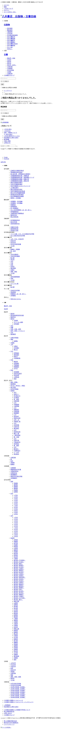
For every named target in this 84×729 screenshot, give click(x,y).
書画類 (16, 488)
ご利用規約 (7, 705)
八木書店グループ (9, 715)
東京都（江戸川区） (20, 598)
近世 (11, 264)
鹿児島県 (16, 656)
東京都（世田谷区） (20, 577)
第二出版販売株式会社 (10, 721)
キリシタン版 (14, 283)
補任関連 (13, 268)
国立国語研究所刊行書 (17, 315)
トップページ (8, 90)
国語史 (12, 319)
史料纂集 (13, 295)
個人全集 (13, 387)
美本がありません (15, 299)
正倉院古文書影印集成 (17, 170)
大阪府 (16, 623)
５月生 (16, 502)
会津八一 (16, 394)
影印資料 (9, 28)
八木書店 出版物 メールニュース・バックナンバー (18, 702)
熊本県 (16, 651)
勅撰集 (16, 341)
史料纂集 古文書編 (16, 203)
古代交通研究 (14, 254)
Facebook (6, 158)
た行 (15, 414)
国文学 (9, 63)
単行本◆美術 (11, 45)
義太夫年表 (13, 222)
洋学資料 (16, 324)
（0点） (10, 12)
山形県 (16, 548)
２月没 (16, 519)
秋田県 (16, 546)
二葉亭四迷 (17, 435)
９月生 (16, 509)
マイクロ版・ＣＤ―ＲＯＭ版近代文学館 (22, 234)
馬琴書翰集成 (14, 211)
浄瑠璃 (12, 462)
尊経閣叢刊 (13, 474)
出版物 (7, 25)
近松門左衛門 (18, 373)
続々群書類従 (14, 208)
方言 (11, 332)
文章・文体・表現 (15, 329)
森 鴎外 (16, 445)
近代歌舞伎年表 (15, 220)
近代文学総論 (14, 389)
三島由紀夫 (17, 442)
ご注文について (8, 8)
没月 (11, 515)
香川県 (16, 640)
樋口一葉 (16, 433)
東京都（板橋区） (19, 587)
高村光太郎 (17, 418)
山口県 (16, 637)
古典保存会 (13, 473)
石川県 (16, 610)
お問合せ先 (7, 142)
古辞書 (16, 320)
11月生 (16, 512)
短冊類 (16, 491)
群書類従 (13, 205)
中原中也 (16, 426)
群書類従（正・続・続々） (18, 294)
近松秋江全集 (14, 230)
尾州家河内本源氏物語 (17, 194)
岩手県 (16, 543)
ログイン (6, 10)
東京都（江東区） (19, 596)
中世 (11, 263)
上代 (11, 344)
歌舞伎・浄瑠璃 (15, 249)
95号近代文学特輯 (15, 685)
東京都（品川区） (19, 572)
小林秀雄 (16, 406)
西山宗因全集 (14, 217)
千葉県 (16, 558)
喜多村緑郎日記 (15, 223)
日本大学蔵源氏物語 (16, 184)
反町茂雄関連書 (15, 276)
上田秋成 (16, 377)
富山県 (16, 608)
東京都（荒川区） (19, 593)
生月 (11, 493)
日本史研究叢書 (15, 256)
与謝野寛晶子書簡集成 (17, 213)
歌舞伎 (12, 464)
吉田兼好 (16, 363)
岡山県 (16, 634)
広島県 (16, 635)
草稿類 (16, 483)
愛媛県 (16, 642)
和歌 (11, 339)
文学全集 (9, 33)
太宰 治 (16, 420)
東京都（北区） (18, 589)
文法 (11, 325)
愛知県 (16, 617)
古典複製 (9, 68)
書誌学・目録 (11, 58)
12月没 (16, 536)
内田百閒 (16, 401)
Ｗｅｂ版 (9, 47)
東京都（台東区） (19, 569)
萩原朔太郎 (17, 432)
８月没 (16, 529)
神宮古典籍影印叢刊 (16, 182)
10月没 (16, 533)
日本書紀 (16, 348)
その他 (12, 246)
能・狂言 (13, 251)
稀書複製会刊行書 (15, 469)
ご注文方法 (7, 131)
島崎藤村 (16, 413)
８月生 (16, 507)
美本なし (9, 49)
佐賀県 (16, 647)
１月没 (16, 517)
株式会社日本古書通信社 (11, 722)
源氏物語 (16, 354)
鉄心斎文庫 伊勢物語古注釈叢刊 (20, 174)
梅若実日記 (13, 215)
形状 (11, 481)
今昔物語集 (17, 358)
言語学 (9, 60)
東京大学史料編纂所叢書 (17, 193)
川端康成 (16, 404)
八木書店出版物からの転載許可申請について (17, 709)
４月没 (16, 522)
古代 (11, 261)
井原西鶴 (16, 372)
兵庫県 (16, 625)
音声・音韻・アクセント (17, 331)
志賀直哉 (16, 411)
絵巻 (11, 668)
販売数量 (6, 139)
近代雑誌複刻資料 (12, 35)
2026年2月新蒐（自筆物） (18, 687)
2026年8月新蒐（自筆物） (18, 697)
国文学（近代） (11, 65)
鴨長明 (16, 361)
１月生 (16, 495)
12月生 (16, 514)
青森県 (16, 541)
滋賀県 (16, 620)
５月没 (16, 524)
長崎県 (16, 649)
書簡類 (16, 485)
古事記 (16, 346)
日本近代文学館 (15, 290)
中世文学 (13, 666)
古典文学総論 (14, 337)
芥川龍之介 (17, 396)
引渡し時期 (7, 141)
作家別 (12, 390)
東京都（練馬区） (19, 586)
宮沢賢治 (16, 444)
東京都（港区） (18, 563)
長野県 (16, 605)
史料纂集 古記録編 (16, 201)
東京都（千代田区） (20, 560)
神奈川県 (16, 601)
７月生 (16, 505)
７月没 (16, 527)
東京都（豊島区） (19, 584)
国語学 (9, 61)
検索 (5, 7)
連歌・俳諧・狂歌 (15, 676)
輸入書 (12, 258)
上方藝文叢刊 (14, 187)
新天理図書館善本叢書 (17, 196)
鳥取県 (16, 630)
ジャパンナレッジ (9, 724)
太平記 (16, 368)
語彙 (11, 327)
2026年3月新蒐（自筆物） (18, 688)
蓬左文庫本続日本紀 (16, 189)
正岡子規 (16, 440)
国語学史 (13, 317)
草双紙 (12, 671)
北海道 (16, 539)
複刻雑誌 (13, 384)
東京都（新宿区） (19, 565)
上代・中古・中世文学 (17, 239)
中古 (11, 351)
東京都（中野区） (19, 582)
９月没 (16, 531)
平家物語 (16, 365)
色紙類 (16, 490)
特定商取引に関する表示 (11, 137)
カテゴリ (6, 5)
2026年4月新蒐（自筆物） (18, 690)
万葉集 (12, 343)
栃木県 (16, 553)
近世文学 (13, 240)
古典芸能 (9, 66)
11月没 (16, 534)
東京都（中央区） (19, 562)
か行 (15, 402)
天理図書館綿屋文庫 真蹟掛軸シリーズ (22, 177)
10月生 (16, 510)
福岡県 (16, 646)
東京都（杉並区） (19, 581)
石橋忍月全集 (14, 227)
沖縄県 (16, 658)
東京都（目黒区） (19, 575)
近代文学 (13, 242)
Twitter (6, 157)
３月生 (16, 498)
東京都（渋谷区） (19, 579)
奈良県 (16, 627)
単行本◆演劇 (11, 38)
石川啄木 (16, 397)
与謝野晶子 (17, 450)
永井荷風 (16, 425)
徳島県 (16, 639)
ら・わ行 (16, 452)
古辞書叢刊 (13, 478)
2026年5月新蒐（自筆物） (18, 692)
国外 (15, 659)
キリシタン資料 (18, 322)
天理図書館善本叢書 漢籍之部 (19, 181)
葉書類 (16, 486)
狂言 (11, 461)
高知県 (16, 644)
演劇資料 (9, 31)
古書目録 (9, 73)
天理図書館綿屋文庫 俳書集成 (19, 175)
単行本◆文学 (11, 37)
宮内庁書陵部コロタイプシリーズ (20, 186)
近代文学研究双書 (15, 244)
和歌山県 (16, 629)
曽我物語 (16, 366)
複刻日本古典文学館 (16, 476)
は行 (15, 430)
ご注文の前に (8, 129)
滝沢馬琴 (16, 375)
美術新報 (13, 292)
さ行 (15, 408)
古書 (6, 54)
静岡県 (16, 615)
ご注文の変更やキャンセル (12, 136)
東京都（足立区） (19, 591)
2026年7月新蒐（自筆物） (18, 695)
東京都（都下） (18, 599)
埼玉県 (16, 557)
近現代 (12, 266)
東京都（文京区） (19, 567)
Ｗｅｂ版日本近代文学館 (17, 235)
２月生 (16, 497)
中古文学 (13, 664)
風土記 (16, 349)
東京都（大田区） (19, 574)
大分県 (16, 652)
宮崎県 (16, 654)
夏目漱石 (16, 428)
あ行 (15, 392)
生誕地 (12, 538)
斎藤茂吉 (16, 409)
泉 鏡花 (16, 399)
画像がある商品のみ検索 (9, 87)
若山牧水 (16, 454)
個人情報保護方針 (9, 711)
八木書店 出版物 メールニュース (13, 700)
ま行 (15, 438)
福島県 (16, 550)
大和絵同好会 (14, 471)
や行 (15, 447)
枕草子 (16, 356)
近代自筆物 (10, 70)
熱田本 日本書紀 (15, 198)
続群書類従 (13, 206)
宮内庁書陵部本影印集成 (17, 191)
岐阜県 (16, 613)
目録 (11, 278)
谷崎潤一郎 (17, 421)
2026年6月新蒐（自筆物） (18, 694)
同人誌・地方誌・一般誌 (17, 385)
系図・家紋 (13, 271)
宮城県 (16, 545)
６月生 (16, 503)
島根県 (16, 632)
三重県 (16, 618)
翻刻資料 (9, 30)
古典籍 (9, 72)
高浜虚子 (16, 416)
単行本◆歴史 (11, 40)
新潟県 (16, 606)
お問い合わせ (8, 713)
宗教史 (12, 270)
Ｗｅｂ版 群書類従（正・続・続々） (21, 210)
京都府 (16, 622)
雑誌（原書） (14, 382)
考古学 (12, 259)
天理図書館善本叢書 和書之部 (19, 179)
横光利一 (16, 449)
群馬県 (16, 555)
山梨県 (16, 603)
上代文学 (13, 663)
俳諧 (15, 378)
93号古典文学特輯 (15, 683)
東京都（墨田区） (19, 570)
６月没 (16, 526)
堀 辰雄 (16, 437)
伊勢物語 (16, 353)
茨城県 (16, 551)
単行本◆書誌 (11, 42)
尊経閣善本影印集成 (16, 172)
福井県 (16, 611)
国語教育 (13, 334)
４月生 (16, 500)
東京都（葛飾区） (19, 594)
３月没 (16, 521)
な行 (15, 423)
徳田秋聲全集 (14, 228)
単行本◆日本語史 (12, 43)
